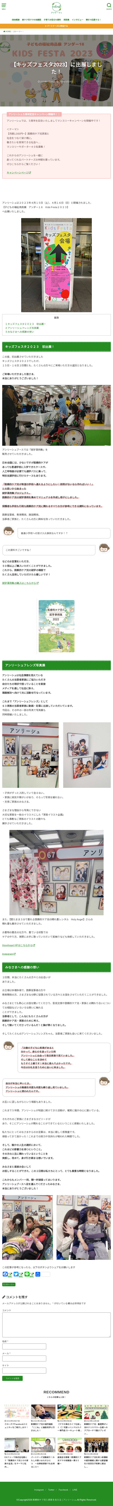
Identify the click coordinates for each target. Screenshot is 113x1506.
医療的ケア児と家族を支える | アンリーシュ (54, 1500)
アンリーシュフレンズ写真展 (22, 328)
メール (6, 1353)
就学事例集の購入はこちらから (19, 583)
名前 (5, 1341)
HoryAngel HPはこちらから (17, 945)
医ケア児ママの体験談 (31, 20)
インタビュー (77, 20)
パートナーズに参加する (57, 26)
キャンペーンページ (17, 172)
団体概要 (16, 20)
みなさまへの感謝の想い (20, 332)
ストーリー (9, 1285)
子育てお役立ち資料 (52, 20)
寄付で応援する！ (93, 20)
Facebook (63, 1490)
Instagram (7, 954)
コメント (6, 1310)
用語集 (66, 20)
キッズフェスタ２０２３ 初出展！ (26, 324)
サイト (5, 1365)
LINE (74, 1490)
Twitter (51, 1490)
